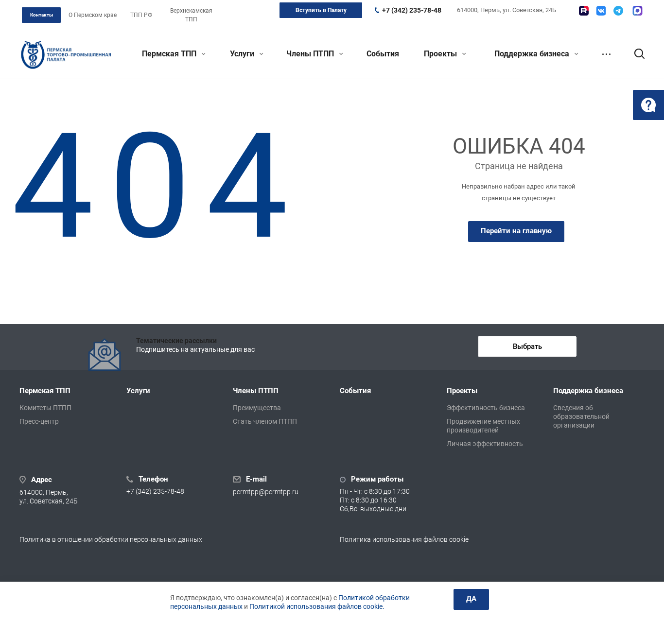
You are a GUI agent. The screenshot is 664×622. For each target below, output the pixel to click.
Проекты (441, 53)
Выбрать (527, 346)
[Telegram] (618, 11)
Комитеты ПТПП (45, 408)
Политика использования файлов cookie (404, 539)
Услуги (243, 53)
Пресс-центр (39, 421)
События (383, 53)
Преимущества (257, 408)
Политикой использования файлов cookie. (316, 606)
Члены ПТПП (311, 53)
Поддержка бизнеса (532, 53)
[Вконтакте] (601, 11)
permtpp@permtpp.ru (265, 492)
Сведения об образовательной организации (581, 416)
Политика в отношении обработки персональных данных (110, 539)
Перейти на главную (516, 230)
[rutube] (584, 11)
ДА (471, 598)
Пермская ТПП (170, 53)
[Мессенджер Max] (637, 11)
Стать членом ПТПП (265, 421)
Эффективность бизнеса (486, 408)
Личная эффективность (485, 444)
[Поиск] (635, 54)
